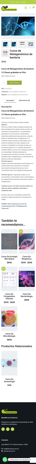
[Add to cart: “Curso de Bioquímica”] (24, 246)
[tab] (10, 100)
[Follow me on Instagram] (13, 2)
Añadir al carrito (14, 82)
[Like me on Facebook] (11, 2)
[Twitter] (8, 429)
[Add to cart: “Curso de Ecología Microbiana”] (7, 246)
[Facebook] (3, 429)
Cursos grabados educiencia (17, 91)
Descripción (10, 100)
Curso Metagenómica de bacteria (17, 94)
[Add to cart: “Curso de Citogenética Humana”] (7, 284)
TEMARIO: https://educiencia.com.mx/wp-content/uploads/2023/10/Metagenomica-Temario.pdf (14, 206)
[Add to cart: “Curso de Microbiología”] (7, 323)
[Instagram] (12, 429)
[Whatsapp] (5, 459)
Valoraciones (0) (24, 100)
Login (17, 2)
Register (23, 2)
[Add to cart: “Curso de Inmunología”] (7, 368)
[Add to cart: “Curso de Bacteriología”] (24, 283)
